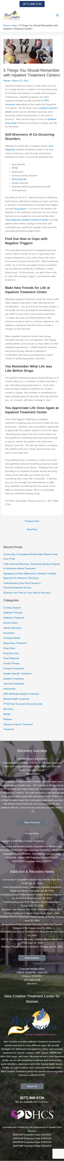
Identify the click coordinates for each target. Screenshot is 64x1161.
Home (6, 25)
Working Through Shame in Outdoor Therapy (24, 946)
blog (14, 25)
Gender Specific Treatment (17, 673)
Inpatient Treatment (13, 678)
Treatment (8, 729)
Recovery (8, 709)
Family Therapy (11, 663)
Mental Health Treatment (16, 699)
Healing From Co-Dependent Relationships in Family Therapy (32, 917)
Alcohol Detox (10, 623)
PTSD (15, 168)
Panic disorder (19, 179)
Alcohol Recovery (12, 628)
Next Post (32, 529)
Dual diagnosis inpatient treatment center (27, 220)
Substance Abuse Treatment (18, 724)
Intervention (9, 689)
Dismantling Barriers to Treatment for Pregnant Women (29, 931)
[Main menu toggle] (57, 15)
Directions (32, 983)
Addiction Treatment (13, 618)
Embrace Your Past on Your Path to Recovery (27, 592)
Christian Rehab (11, 638)
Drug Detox (9, 648)
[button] (32, 4)
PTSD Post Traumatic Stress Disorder (23, 704)
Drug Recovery (11, 653)
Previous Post (32, 521)
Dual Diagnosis (11, 658)
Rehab (6, 80)
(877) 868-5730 (32, 1098)
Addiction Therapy (12, 612)
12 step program (12, 607)
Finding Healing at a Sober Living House (25, 913)
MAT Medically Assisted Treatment (21, 694)
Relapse (7, 719)
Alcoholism (9, 633)
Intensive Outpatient (13, 683)
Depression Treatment (15, 643)
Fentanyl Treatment (13, 668)
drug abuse (20, 208)
